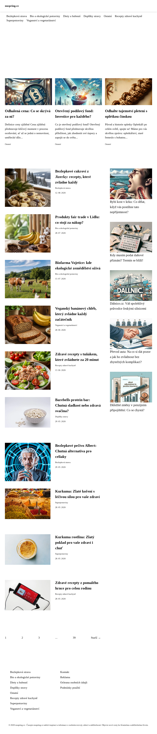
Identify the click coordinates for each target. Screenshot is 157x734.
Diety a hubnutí (71, 16)
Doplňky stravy (92, 16)
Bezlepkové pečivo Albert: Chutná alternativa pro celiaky (75, 451)
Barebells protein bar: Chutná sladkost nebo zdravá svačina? (78, 405)
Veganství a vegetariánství (41, 20)
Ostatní (108, 16)
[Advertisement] (78, 45)
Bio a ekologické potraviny (45, 16)
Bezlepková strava (16, 16)
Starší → (96, 637)
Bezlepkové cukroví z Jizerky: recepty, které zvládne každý (73, 176)
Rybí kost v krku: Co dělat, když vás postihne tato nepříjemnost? (127, 207)
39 (74, 637)
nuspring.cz (12, 5)
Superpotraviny (14, 20)
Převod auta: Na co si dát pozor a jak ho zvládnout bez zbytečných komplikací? (130, 357)
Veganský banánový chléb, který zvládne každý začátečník (75, 313)
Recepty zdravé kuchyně (128, 16)
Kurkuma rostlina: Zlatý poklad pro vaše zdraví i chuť (74, 542)
